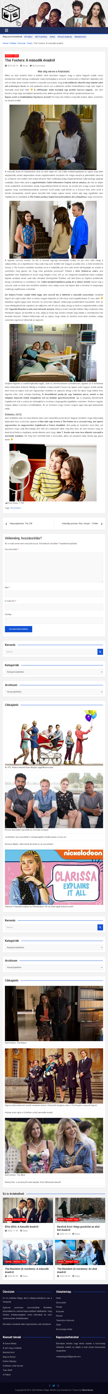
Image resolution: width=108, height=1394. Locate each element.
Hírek (58, 1298)
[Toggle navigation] (6, 30)
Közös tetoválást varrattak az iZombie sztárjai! (26, 830)
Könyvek (60, 1311)
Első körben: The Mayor (16, 1043)
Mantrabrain (87, 1390)
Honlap (8, 614)
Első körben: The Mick (15, 1175)
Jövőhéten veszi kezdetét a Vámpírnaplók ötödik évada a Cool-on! (35, 837)
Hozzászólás (12, 549)
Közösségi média (64, 1329)
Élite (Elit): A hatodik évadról (21, 1226)
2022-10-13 (65, 1234)
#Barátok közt (80, 37)
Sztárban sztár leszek (13, 1366)
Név (7, 587)
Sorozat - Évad (12, 56)
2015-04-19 (13, 66)
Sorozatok (61, 1302)
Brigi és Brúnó (9, 1357)
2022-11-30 (13, 1231)
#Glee (52, 37)
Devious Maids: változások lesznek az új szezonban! (29, 844)
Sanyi (25, 66)
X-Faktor (7, 1374)
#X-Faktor (28, 37)
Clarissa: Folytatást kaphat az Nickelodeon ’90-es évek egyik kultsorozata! (39, 906)
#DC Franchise (41, 37)
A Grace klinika (9, 1343)
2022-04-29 (65, 1276)
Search (100, 652)
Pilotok (59, 1316)
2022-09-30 (13, 1276)
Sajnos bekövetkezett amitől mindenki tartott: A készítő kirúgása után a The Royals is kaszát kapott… (51, 1105)
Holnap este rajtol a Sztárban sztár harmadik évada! (29, 1112)
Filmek (59, 1307)
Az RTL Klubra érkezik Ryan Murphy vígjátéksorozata (29, 767)
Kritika (8, 1220)
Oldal (58, 1324)
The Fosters (15, 508)
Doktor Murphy (9, 1361)
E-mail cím (10, 601)
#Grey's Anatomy (65, 37)
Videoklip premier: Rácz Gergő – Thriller (80, 523)
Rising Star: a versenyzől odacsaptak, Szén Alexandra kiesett (33, 1182)
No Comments (38, 66)
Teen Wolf (7, 1370)
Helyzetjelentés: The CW (21, 523)
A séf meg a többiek (12, 1348)
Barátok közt (9, 1352)
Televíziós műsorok (65, 1320)
